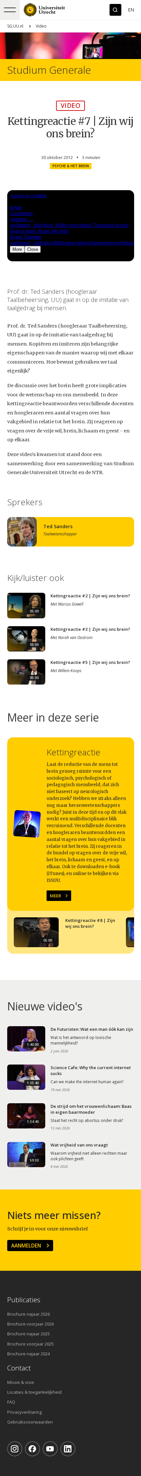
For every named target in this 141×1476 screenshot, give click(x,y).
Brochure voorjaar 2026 (30, 1324)
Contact (19, 1368)
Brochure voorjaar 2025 (30, 1344)
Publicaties (23, 1300)
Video (41, 26)
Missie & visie (20, 1382)
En (131, 10)
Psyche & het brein (70, 166)
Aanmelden (26, 1245)
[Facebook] (32, 1448)
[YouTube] (50, 1448)
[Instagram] (14, 1448)
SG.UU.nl (15, 26)
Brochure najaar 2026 (28, 1314)
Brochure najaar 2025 (28, 1334)
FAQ (11, 1402)
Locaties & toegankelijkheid (34, 1392)
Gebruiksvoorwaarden (30, 1422)
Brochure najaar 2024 (28, 1354)
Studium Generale (49, 70)
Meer (55, 896)
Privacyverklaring (24, 1412)
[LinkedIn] (67, 1448)
